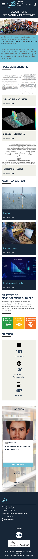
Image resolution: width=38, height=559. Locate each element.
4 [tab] (19, 473)
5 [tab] (21, 473)
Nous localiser (9, 519)
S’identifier (35, 4)
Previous (4, 419)
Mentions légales (10, 555)
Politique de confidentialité (25, 555)
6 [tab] (23, 473)
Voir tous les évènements (19, 483)
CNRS (3, 41)
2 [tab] (16, 473)
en (30, 4)
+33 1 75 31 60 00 (8, 516)
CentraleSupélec (14, 41)
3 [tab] (18, 473)
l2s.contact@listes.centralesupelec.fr (14, 514)
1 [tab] (14, 473)
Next (4, 470)
